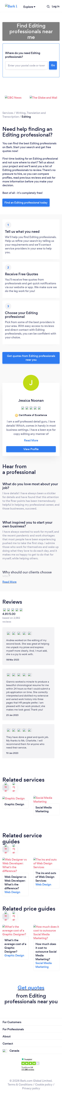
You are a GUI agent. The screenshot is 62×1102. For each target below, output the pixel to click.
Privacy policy (31, 1088)
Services (7, 113)
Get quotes (31, 987)
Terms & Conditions (20, 1084)
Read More (9, 582)
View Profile (31, 449)
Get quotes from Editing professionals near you (31, 358)
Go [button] (53, 65)
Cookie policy (43, 1084)
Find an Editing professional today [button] (26, 202)
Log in (55, 6)
